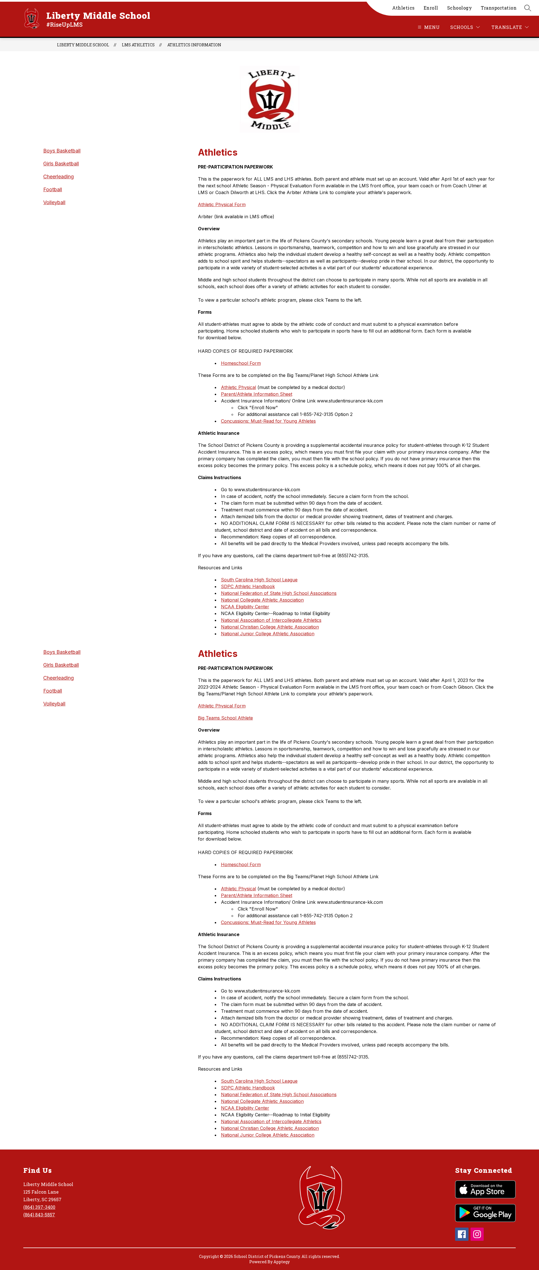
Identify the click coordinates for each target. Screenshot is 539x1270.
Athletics (403, 8)
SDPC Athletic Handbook (248, 586)
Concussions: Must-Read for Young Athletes (268, 421)
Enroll (431, 8)
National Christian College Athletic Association (270, 627)
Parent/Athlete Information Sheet (256, 394)
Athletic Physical (238, 387)
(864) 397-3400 (39, 1207)
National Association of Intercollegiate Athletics (271, 620)
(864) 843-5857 (39, 1214)
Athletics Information (194, 44)
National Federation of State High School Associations (279, 593)
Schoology (459, 8)
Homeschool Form (241, 363)
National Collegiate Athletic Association (262, 600)
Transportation (499, 8)
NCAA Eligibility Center (245, 606)
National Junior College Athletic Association (267, 633)
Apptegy (281, 1261)
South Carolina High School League (259, 579)
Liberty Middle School (83, 44)
